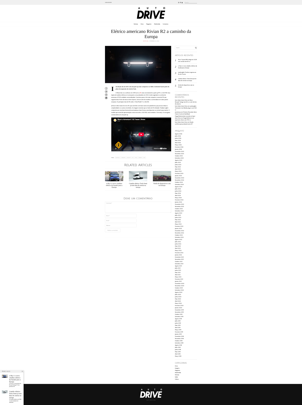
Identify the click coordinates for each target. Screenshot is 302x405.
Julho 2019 (177, 321)
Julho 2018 (177, 347)
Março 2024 (178, 197)
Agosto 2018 (178, 345)
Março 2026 (178, 145)
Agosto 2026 (178, 134)
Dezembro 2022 (179, 230)
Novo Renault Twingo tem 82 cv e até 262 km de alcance (186, 102)
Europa (123, 157)
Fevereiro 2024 (179, 200)
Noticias (136, 24)
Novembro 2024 (179, 180)
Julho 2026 (178, 136)
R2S (136, 157)
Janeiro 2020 (178, 307)
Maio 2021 (177, 272)
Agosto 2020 (178, 292)
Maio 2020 (178, 299)
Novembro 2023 (179, 206)
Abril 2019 (177, 327)
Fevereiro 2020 (179, 305)
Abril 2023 (178, 222)
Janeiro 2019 (178, 334)
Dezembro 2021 (179, 257)
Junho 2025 (178, 164)
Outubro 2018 (178, 340)
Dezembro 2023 (179, 204)
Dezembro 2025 (179, 151)
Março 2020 (178, 303)
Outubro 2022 (179, 235)
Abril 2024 (178, 195)
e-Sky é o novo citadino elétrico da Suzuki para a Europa (15, 379)
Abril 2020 (178, 301)
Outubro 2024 (179, 182)
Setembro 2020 (179, 290)
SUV (144, 157)
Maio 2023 (178, 219)
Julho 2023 (178, 215)
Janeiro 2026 (178, 149)
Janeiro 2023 (178, 228)
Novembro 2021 (179, 259)
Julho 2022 (178, 241)
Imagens (177, 368)
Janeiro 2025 (178, 175)
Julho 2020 (178, 294)
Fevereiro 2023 (179, 226)
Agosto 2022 (178, 239)
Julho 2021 (177, 268)
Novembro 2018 (179, 338)
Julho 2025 (178, 162)
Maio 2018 (177, 351)
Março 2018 (178, 356)
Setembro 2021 (179, 263)
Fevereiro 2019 (179, 332)
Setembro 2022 (179, 237)
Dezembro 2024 (179, 178)
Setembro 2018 (179, 343)
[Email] (106, 98)
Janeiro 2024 (178, 202)
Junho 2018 (178, 349)
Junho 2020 (178, 296)
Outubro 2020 (179, 288)
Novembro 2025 (179, 153)
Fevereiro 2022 (179, 252)
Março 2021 (178, 277)
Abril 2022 (178, 248)
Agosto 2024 (178, 186)
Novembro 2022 (179, 233)
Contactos (165, 24)
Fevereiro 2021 (179, 279)
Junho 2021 (178, 270)
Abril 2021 (177, 274)
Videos (177, 379)
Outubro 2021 (178, 261)
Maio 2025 (178, 167)
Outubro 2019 (178, 314)
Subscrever (108, 2)
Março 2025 (178, 171)
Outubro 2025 (179, 156)
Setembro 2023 (179, 211)
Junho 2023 (178, 217)
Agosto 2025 (178, 160)
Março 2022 (178, 250)
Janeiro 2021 (178, 281)
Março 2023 (178, 224)
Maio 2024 (178, 193)
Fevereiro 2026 (179, 147)
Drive (142, 24)
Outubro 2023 (179, 208)
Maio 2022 (178, 246)
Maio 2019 (177, 325)
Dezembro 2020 (179, 283)
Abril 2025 (178, 169)
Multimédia (157, 24)
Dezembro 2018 (179, 336)
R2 (132, 157)
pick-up (129, 157)
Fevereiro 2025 (179, 173)
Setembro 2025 (179, 158)
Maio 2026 (178, 140)
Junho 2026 (178, 138)
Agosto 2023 (178, 213)
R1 (140, 93)
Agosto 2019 (178, 318)
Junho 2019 (178, 323)
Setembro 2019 (179, 316)
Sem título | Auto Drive (181, 100)
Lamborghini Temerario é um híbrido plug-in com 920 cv (186, 108)
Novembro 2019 (179, 312)
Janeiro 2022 (178, 255)
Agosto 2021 (178, 266)
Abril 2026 (178, 142)
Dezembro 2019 (179, 310)
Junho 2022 (178, 244)
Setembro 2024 (179, 184)
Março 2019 (178, 329)
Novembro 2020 (179, 285)
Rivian (140, 157)
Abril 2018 (177, 354)
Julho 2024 (178, 189)
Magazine (148, 24)
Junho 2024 (178, 191)
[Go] (196, 48)
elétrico (118, 157)
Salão (176, 377)
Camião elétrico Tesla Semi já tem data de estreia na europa (15, 394)
